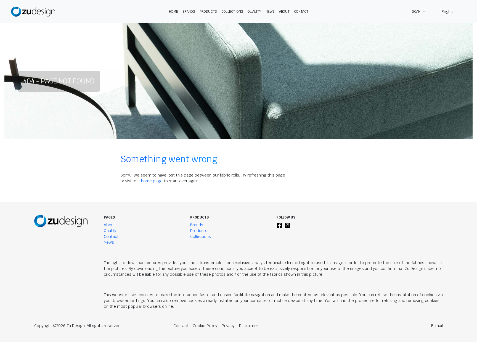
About (109, 224)
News (270, 11)
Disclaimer (248, 325)
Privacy (228, 325)
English (448, 11)
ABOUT (284, 11)
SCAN (416, 11)
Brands (196, 224)
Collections (232, 11)
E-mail (437, 325)
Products (198, 230)
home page (152, 180)
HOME (173, 11)
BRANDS (188, 11)
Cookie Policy (205, 325)
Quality (254, 11)
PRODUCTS (208, 11)
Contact (301, 11)
